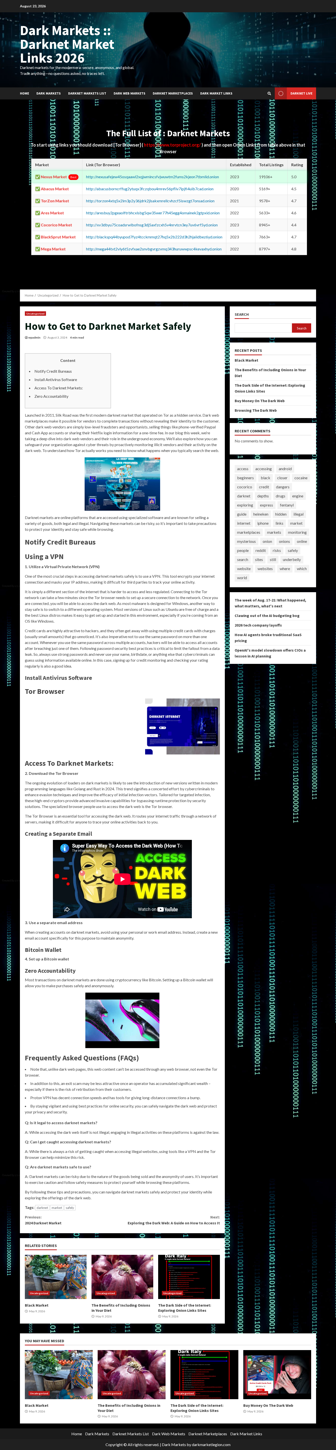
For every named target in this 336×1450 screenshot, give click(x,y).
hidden (281, 514)
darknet (42, 1208)
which (302, 568)
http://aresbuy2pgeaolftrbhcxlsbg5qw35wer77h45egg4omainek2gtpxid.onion (153, 212)
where (285, 568)
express (266, 505)
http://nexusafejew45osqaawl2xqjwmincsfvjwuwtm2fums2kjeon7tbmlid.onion (152, 176)
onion (267, 541)
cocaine (300, 477)
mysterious (246, 541)
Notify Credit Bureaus (53, 371)
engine (297, 495)
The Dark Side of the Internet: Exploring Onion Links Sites (189, 1277)
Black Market (56, 1277)
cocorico (244, 486)
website (244, 568)
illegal (298, 514)
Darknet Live (301, 93)
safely (70, 1208)
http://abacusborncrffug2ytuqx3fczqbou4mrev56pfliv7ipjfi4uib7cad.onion (150, 188)
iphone (263, 523)
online (302, 541)
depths (263, 495)
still (273, 559)
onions (284, 541)
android (285, 468)
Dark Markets (48, 93)
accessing (263, 468)
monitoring (297, 532)
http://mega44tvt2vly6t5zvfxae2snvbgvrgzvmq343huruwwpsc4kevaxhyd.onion (154, 248)
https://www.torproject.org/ (172, 145)
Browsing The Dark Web (256, 410)
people (243, 550)
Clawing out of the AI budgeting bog (267, 615)
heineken (260, 514)
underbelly (292, 559)
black (265, 477)
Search (242, 314)
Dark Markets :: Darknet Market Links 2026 (67, 44)
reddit (261, 550)
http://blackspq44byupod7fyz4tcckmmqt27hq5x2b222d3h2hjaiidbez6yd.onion (154, 236)
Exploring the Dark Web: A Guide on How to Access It (174, 1220)
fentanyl (287, 505)
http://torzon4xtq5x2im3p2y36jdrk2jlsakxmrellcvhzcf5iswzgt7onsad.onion (150, 200)
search (242, 559)
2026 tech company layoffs (258, 624)
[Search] (269, 93)
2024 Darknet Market (43, 1220)
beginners (245, 477)
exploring (245, 505)
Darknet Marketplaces (173, 93)
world (242, 577)
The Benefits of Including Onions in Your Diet (122, 1277)
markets (274, 532)
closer (282, 477)
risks (277, 550)
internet (243, 523)
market (57, 1208)
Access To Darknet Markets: (58, 387)
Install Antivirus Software (55, 379)
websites (265, 568)
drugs (280, 495)
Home (24, 93)
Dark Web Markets (129, 93)
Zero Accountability (51, 396)
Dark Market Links (216, 93)
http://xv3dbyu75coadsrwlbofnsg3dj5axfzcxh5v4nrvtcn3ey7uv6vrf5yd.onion (152, 224)
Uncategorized (35, 313)
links (279, 523)
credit (264, 486)
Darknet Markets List (87, 93)
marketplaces (248, 532)
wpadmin (34, 337)
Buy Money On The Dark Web (260, 400)
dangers (283, 486)
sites (259, 559)
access (242, 468)
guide (241, 514)
